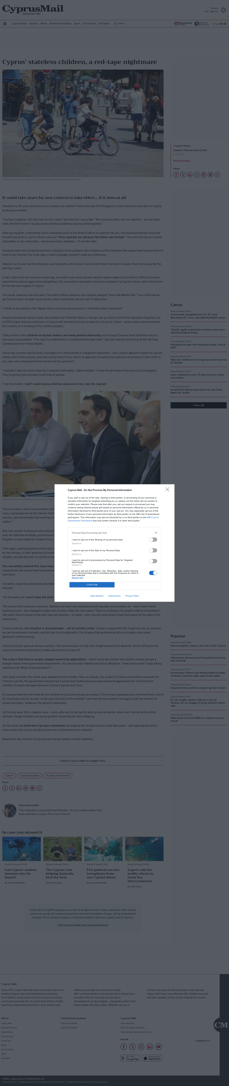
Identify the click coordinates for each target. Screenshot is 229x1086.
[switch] (153, 539)
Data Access (114, 596)
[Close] (168, 490)
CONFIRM (92, 585)
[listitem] (114, 532)
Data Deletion (97, 596)
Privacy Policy (132, 596)
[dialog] (114, 543)
